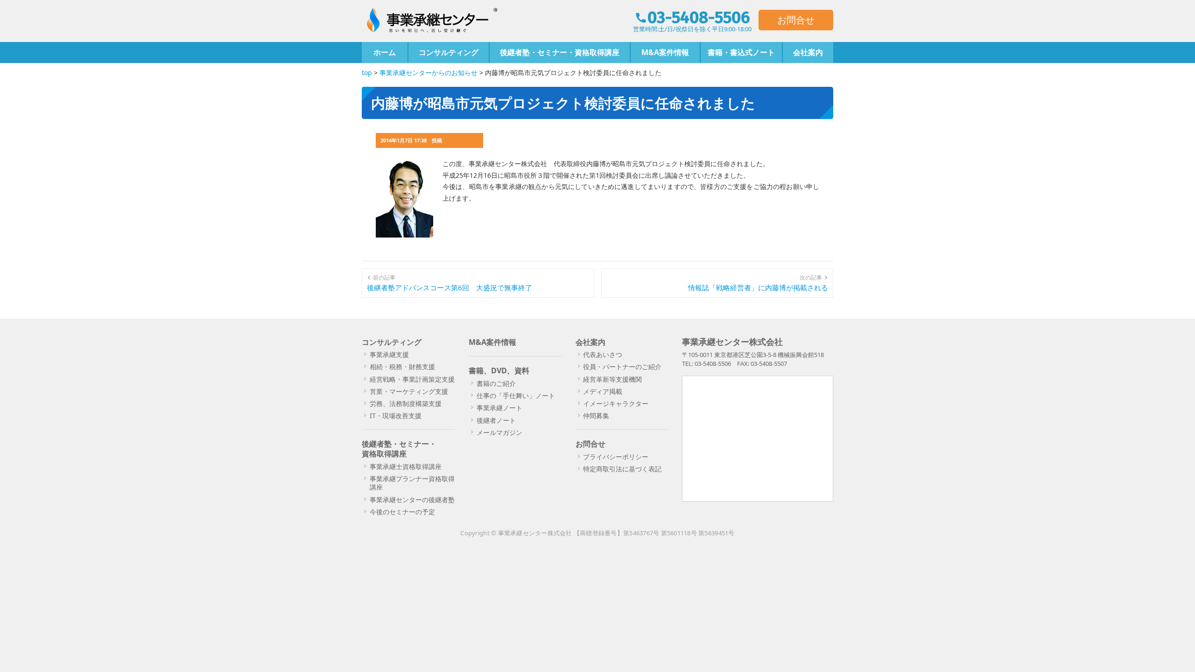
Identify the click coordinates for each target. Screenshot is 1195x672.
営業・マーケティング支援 (409, 391)
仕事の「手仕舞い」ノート (516, 395)
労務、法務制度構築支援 (406, 403)
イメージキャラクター (615, 403)
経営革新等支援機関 (612, 379)
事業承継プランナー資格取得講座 (412, 482)
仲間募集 (596, 415)
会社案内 (808, 52)
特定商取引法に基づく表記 (622, 468)
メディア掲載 (602, 391)
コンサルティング (448, 52)
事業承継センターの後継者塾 (412, 499)
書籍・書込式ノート (741, 52)
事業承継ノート (499, 407)
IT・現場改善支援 (396, 415)
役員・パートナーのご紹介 (622, 366)
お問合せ (796, 20)
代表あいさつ (602, 354)
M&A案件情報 (665, 52)
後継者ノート (496, 420)
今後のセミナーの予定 (402, 511)
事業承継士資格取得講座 (406, 466)
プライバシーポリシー (615, 456)
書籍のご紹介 (496, 383)
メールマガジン (499, 432)
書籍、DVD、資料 (499, 370)
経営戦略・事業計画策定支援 (412, 379)
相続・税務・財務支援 (402, 366)
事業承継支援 (389, 354)
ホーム (384, 52)
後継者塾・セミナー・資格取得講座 (559, 52)
